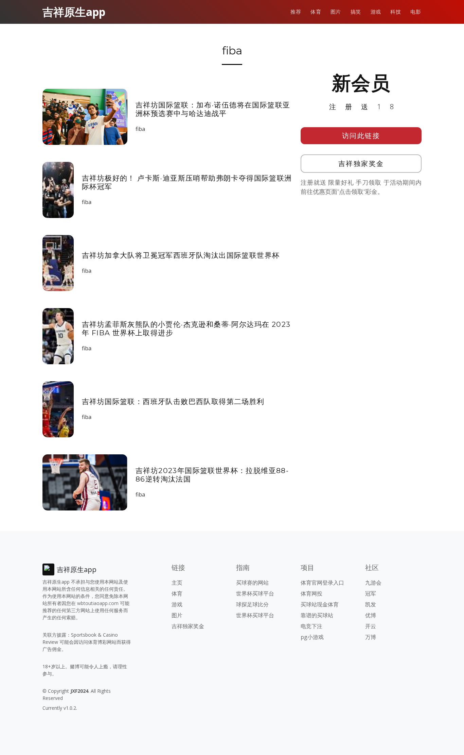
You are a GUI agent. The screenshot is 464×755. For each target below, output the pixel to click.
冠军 (370, 593)
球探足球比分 (252, 604)
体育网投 (311, 593)
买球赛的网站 (252, 582)
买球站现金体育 (320, 604)
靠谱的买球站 (317, 615)
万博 (370, 637)
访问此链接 (361, 135)
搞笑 (356, 12)
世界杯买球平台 (255, 593)
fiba (140, 129)
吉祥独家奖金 (361, 163)
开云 (370, 626)
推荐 (295, 12)
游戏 (376, 12)
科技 (395, 12)
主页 (177, 582)
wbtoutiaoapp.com (98, 603)
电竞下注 (311, 626)
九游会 (373, 582)
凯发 (370, 604)
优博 (370, 615)
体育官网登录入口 (322, 582)
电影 (415, 12)
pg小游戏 (312, 637)
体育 (315, 12)
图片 (336, 12)
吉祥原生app (73, 11)
